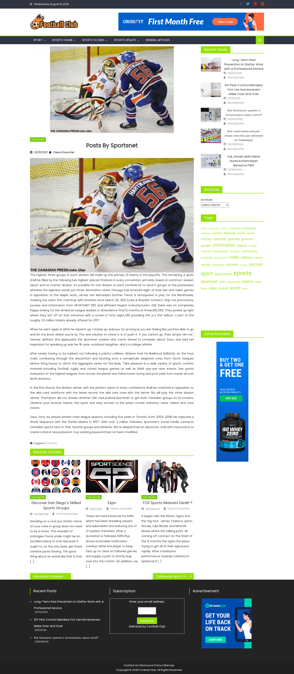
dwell (250, 233)
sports (242, 273)
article (224, 228)
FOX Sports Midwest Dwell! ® (167, 502)
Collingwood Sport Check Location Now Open (175, 576)
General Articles (157, 40)
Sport (37, 40)
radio (234, 257)
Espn (112, 502)
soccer (256, 264)
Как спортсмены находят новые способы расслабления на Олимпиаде (244, 135)
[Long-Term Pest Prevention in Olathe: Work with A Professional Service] (211, 64)
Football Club (156, 626)
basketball (249, 228)
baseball (235, 228)
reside (258, 257)
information (224, 245)
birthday (205, 233)
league (242, 246)
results (205, 265)
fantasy (206, 239)
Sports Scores (93, 40)
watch (223, 288)
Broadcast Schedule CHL (52, 576)
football (219, 239)
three (204, 288)
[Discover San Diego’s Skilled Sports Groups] (56, 476)
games (234, 239)
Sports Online (62, 40)
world (235, 288)
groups (206, 246)
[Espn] (112, 476)
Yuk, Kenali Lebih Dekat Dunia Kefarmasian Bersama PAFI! (243, 160)
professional (220, 257)
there (258, 282)
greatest (248, 239)
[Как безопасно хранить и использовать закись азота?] (211, 115)
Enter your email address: (147, 614)
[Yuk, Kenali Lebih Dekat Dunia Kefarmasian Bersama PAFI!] (211, 161)
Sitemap (168, 665)
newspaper (220, 251)
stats (222, 282)
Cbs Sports (38, 139)
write (244, 288)
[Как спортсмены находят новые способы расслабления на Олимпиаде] (211, 136)
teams (248, 281)
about (204, 228)
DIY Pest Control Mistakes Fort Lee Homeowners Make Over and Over (244, 89)
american (214, 228)
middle (253, 245)
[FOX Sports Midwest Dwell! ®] (167, 476)
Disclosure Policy (151, 665)
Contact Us (131, 665)
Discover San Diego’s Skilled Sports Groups (56, 505)
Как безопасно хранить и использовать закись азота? (244, 112)
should (243, 265)
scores (232, 264)
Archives (207, 200)
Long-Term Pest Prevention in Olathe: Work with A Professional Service (244, 64)
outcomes (249, 251)
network (206, 251)
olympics (235, 251)
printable (207, 257)
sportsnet (50, 443)
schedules (218, 265)
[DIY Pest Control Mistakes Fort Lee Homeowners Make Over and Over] (211, 90)
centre (216, 233)
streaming (233, 282)
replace (246, 257)
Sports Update (125, 40)
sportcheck (223, 274)
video (213, 288)
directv (241, 233)
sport (207, 273)
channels (229, 233)
